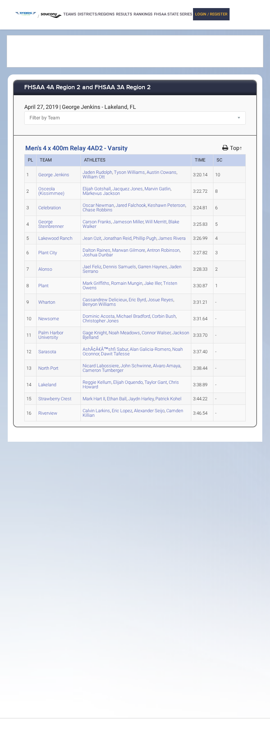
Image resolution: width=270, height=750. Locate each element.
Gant (155, 382)
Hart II (94, 398)
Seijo (149, 410)
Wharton (46, 302)
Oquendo (128, 382)
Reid (117, 238)
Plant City (47, 252)
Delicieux (105, 299)
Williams (129, 172)
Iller (152, 283)
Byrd (137, 299)
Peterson (166, 205)
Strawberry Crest (54, 398)
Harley (141, 398)
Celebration (49, 207)
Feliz (92, 266)
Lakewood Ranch (55, 238)
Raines (96, 250)
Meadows (124, 332)
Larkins (96, 410)
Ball (117, 398)
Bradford (133, 316)
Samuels (119, 266)
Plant (43, 285)
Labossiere (101, 365)
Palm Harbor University (50, 335)
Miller (128, 221)
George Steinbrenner (51, 224)
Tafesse (115, 353)
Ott (94, 176)
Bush (164, 316)
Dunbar (98, 254)
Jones (127, 188)
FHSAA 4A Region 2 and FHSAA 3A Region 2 (87, 88)
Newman (98, 205)
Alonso (45, 269)
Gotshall (97, 188)
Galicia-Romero (150, 349)
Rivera (172, 238)
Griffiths (96, 283)
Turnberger (103, 370)
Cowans (161, 172)
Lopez (122, 410)
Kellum (97, 382)
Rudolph (97, 172)
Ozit (92, 238)
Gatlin (157, 188)
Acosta (99, 316)
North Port (48, 368)
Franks (97, 221)
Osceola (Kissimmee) (51, 191)
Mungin (126, 283)
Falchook (131, 205)
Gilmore (128, 250)
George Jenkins (53, 174)
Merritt (156, 221)
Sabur (105, 349)
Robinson (163, 250)
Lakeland (47, 384)
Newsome (48, 318)
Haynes (152, 266)
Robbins (97, 209)
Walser (156, 332)
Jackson (101, 193)
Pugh (144, 238)
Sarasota (47, 351)
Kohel (168, 398)
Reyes (160, 299)
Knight (95, 332)
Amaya (166, 365)
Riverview (47, 413)
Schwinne (136, 365)
